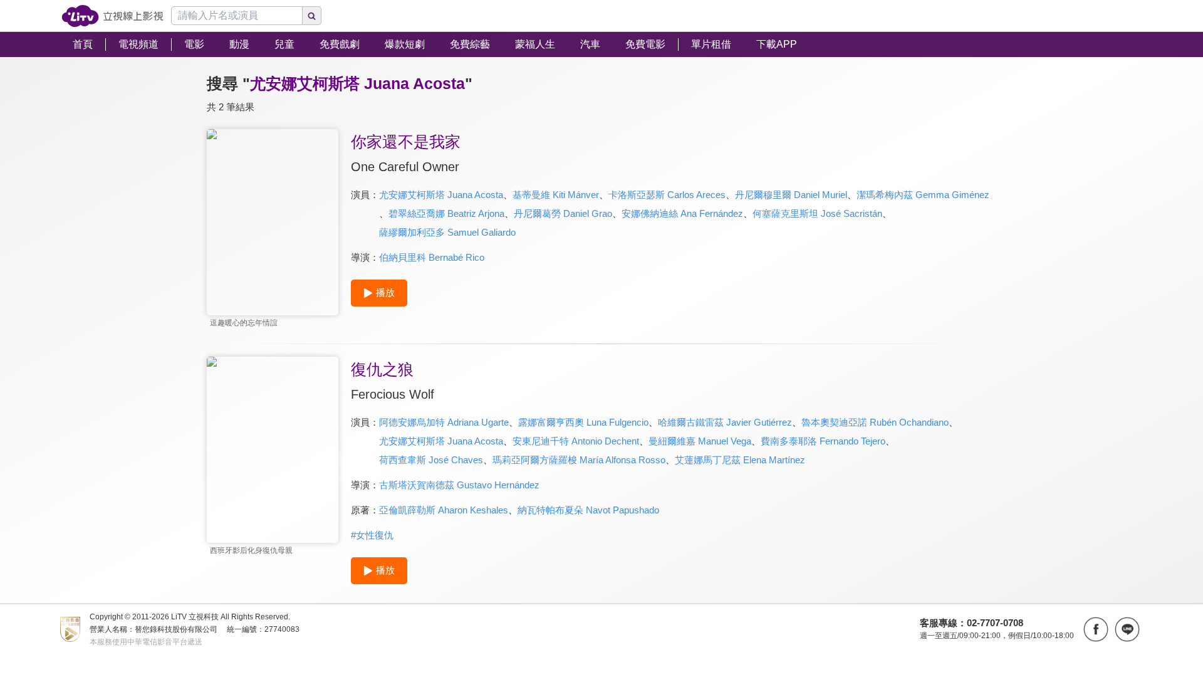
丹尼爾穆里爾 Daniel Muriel (791, 194)
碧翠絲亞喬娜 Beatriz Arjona (446, 213)
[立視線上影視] (112, 16)
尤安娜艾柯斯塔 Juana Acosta (441, 194)
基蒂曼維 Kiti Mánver (556, 194)
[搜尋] (312, 15)
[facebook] (1095, 629)
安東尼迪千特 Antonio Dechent (576, 441)
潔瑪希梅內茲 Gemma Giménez (923, 194)
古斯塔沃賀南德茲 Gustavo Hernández (459, 485)
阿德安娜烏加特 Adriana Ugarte (444, 422)
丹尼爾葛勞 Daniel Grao (563, 213)
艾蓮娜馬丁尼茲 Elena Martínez (740, 459)
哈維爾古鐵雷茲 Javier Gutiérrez (725, 422)
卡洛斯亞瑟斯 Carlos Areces (667, 194)
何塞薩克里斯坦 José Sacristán (817, 213)
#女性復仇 (372, 535)
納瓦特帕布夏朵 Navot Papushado (588, 510)
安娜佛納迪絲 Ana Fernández (682, 213)
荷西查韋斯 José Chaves (431, 459)
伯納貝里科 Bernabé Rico (431, 257)
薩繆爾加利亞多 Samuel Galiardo (447, 232)
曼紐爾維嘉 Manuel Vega (699, 441)
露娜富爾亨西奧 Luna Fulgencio (583, 422)
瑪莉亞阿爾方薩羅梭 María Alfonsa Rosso (578, 459)
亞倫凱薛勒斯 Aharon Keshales (443, 510)
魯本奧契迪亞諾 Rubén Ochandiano (875, 422)
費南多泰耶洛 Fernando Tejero (823, 441)
